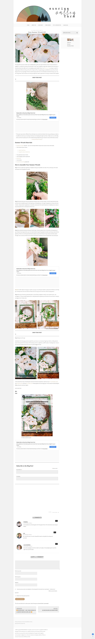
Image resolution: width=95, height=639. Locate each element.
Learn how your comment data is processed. (39, 603)
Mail (17, 576)
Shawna (25, 522)
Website (16, 582)
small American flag (21, 161)
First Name (18, 476)
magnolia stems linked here (24, 151)
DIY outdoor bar (29, 383)
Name (18, 570)
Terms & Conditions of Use (27, 621)
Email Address (19, 469)
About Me (34, 25)
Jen (24, 533)
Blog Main (40, 25)
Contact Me (23, 623)
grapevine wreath (20, 145)
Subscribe (65, 25)
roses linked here (22, 150)
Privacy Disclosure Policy (37, 139)
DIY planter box (19, 383)
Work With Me (17, 623)
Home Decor (48, 25)
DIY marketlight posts (53, 381)
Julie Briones (26, 545)
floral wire (19, 158)
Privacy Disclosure (18, 621)
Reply (55, 532)
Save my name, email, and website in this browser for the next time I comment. (33, 589)
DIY (32, 30)
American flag (47, 68)
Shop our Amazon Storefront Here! (70, 44)
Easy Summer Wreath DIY (37, 32)
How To (41, 30)
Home (28, 25)
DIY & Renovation (57, 25)
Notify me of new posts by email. (23, 595)
